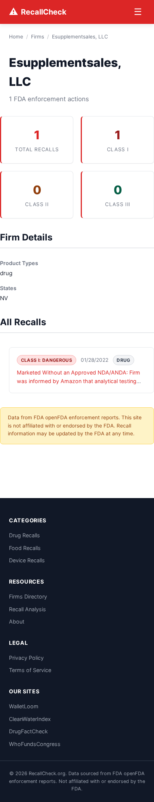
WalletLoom (23, 706)
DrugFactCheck (28, 731)
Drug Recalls (24, 535)
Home (16, 37)
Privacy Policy (26, 658)
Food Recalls (25, 548)
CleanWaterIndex (30, 719)
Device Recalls (27, 560)
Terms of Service (30, 670)
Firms (37, 37)
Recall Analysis (27, 609)
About (16, 621)
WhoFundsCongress (35, 744)
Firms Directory (28, 596)
